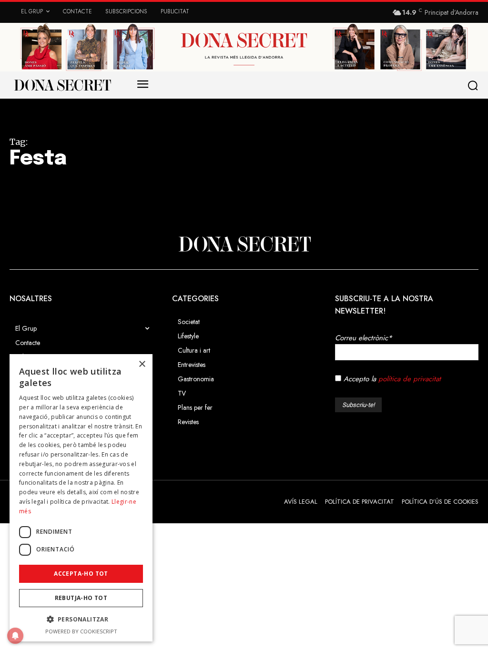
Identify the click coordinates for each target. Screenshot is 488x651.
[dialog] (81, 497)
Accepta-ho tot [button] (81, 574)
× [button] (141, 364)
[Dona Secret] (244, 244)
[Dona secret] (62, 84)
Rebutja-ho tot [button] (81, 598)
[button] (474, 85)
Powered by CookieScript (81, 631)
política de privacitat (409, 379)
